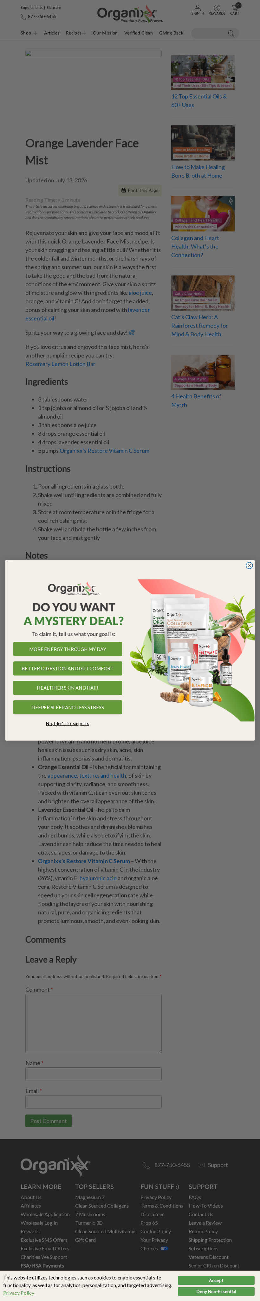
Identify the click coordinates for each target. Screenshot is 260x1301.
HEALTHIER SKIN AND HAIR (67, 688)
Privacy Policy (18, 1293)
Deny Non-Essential (216, 1291)
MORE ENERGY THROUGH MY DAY (67, 649)
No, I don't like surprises (67, 723)
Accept (216, 1280)
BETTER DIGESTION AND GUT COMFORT (68, 669)
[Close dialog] (249, 565)
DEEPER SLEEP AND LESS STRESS (67, 707)
